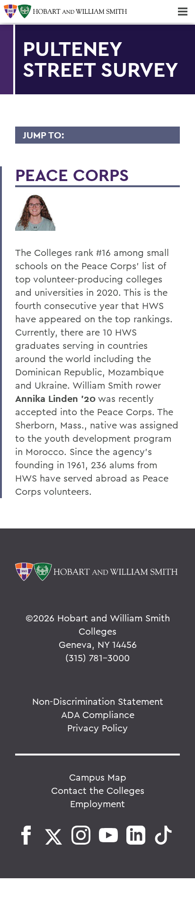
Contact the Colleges (97, 790)
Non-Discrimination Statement (97, 701)
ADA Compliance (97, 714)
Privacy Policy (97, 728)
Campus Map (97, 777)
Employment (97, 804)
